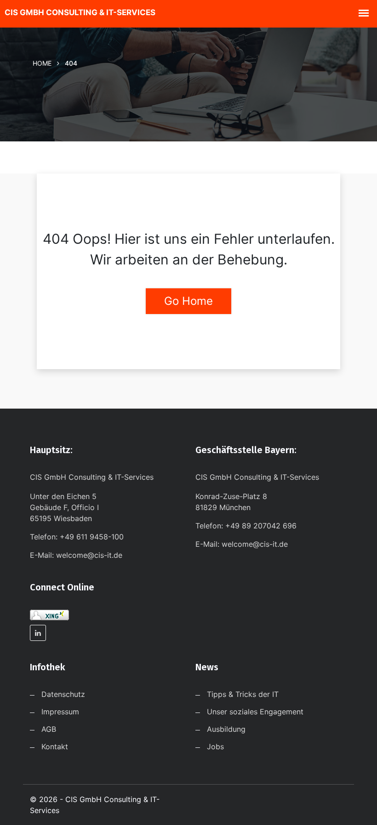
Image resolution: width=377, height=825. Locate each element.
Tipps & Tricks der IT (243, 694)
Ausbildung (226, 729)
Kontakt (54, 746)
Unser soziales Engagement (255, 711)
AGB (48, 729)
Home (42, 63)
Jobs (215, 746)
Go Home (188, 301)
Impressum (60, 711)
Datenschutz (63, 694)
